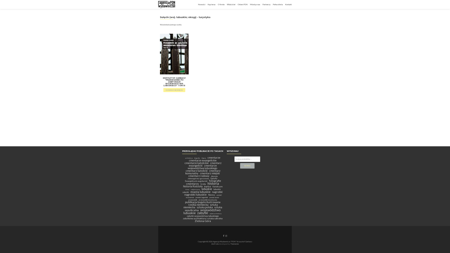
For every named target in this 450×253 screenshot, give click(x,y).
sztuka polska (205, 207)
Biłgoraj (204, 158)
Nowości (201, 4)
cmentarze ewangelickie (203, 160)
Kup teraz (212, 4)
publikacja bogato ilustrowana (202, 202)
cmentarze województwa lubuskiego (202, 167)
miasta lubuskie (200, 191)
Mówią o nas (255, 4)
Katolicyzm (217, 186)
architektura (189, 158)
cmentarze (214, 157)
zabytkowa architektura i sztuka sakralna (203, 218)
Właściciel (231, 4)
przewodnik (192, 200)
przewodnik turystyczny (208, 200)
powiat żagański (202, 197)
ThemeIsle (234, 244)
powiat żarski (214, 197)
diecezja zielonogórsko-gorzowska (203, 177)
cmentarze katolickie (197, 163)
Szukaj (247, 166)
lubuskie (207, 189)
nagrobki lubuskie (195, 194)
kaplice (207, 186)
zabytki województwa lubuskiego (203, 216)
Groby (203, 184)
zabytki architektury (215, 213)
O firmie (221, 4)
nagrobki (217, 191)
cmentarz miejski (210, 173)
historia (213, 183)
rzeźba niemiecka (198, 204)
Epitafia (214, 178)
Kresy (187, 189)
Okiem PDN (243, 4)
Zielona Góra (203, 221)
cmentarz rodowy (198, 175)
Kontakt (288, 4)
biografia (197, 158)
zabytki (202, 213)
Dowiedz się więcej (174, 90)
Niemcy (211, 195)
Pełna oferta (278, 4)
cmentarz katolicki (197, 170)
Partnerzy (266, 4)
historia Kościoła (193, 186)
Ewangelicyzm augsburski (196, 181)
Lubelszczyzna (195, 189)
